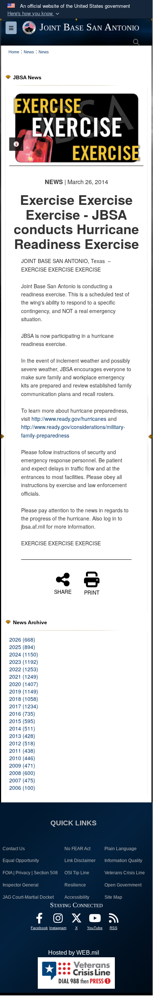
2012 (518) (22, 743)
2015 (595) (22, 721)
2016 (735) (22, 713)
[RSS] (113, 920)
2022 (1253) (23, 669)
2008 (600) (22, 772)
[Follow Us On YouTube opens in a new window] (95, 920)
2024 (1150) (23, 654)
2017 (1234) (23, 706)
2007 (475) (22, 780)
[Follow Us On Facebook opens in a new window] (39, 920)
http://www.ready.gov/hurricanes (68, 418)
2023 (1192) (23, 661)
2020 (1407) (23, 684)
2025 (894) (22, 647)
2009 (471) (22, 765)
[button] (34, 13)
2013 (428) (22, 735)
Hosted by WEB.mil (73, 952)
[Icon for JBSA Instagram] (58, 920)
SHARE (62, 591)
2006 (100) (22, 787)
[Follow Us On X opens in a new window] (76, 920)
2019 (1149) (23, 691)
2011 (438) (22, 750)
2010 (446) (22, 758)
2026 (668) (22, 639)
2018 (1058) (23, 698)
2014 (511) (22, 728)
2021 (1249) (23, 676)
